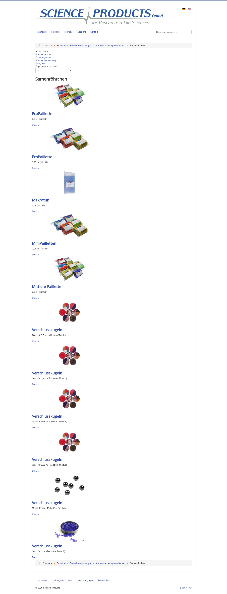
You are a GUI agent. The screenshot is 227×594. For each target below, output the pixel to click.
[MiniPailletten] (69, 225)
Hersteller (68, 31)
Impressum (42, 580)
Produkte (55, 31)
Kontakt (94, 31)
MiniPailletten (44, 243)
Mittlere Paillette (46, 286)
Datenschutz (104, 580)
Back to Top (186, 587)
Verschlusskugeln (47, 329)
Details (35, 124)
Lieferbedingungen (85, 580)
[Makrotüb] (69, 182)
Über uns (81, 31)
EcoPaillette (42, 113)
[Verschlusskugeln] (69, 312)
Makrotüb (40, 199)
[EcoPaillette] (69, 95)
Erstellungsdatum (43, 57)
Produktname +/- (43, 54)
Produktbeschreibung (45, 60)
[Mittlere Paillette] (69, 268)
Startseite (42, 31)
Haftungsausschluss (62, 580)
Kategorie (40, 63)
